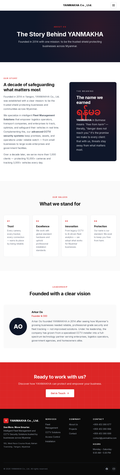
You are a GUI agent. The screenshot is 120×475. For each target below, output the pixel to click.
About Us (73, 424)
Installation (50, 441)
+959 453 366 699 (102, 433)
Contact (73, 433)
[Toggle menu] (113, 5)
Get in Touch (58, 393)
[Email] (113, 468)
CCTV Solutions (53, 432)
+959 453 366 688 (102, 429)
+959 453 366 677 (102, 424)
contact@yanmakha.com (104, 438)
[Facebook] (106, 468)
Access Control (52, 437)
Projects (73, 429)
